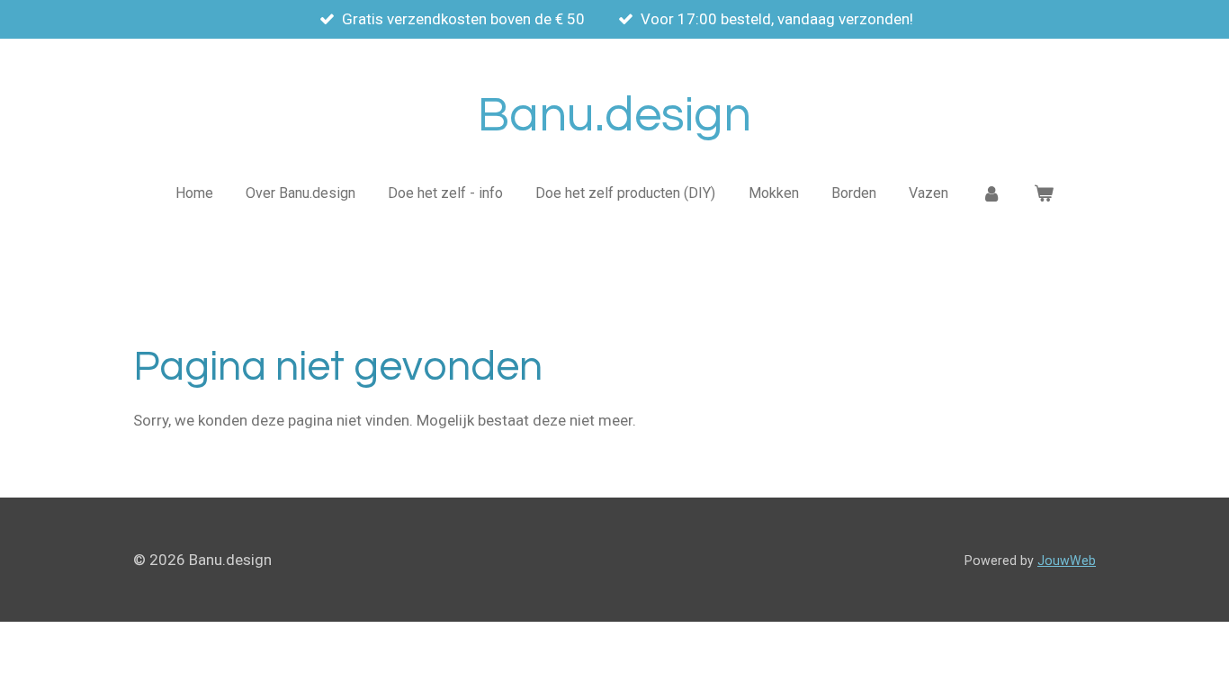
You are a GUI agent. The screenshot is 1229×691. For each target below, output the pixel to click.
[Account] (990, 193)
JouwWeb (1066, 560)
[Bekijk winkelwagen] (1043, 193)
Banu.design (614, 115)
